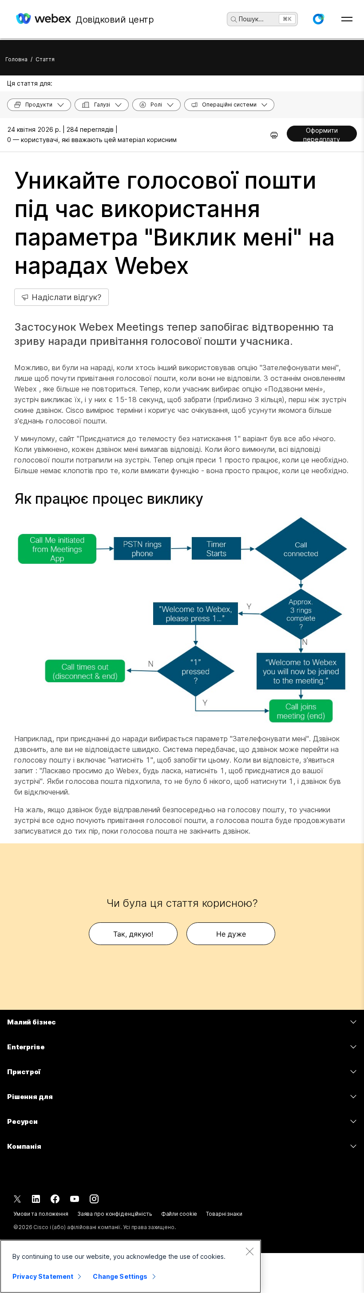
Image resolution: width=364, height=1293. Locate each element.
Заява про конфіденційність (114, 1213)
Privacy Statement (42, 1276)
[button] (318, 19)
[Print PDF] (274, 135)
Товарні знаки (224, 1213)
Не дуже (231, 933)
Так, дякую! (133, 933)
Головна (16, 59)
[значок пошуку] (234, 19)
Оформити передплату (321, 134)
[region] (130, 1266)
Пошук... (251, 19)
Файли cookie (179, 1213)
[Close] (249, 1251)
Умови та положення (40, 1213)
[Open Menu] (347, 19)
